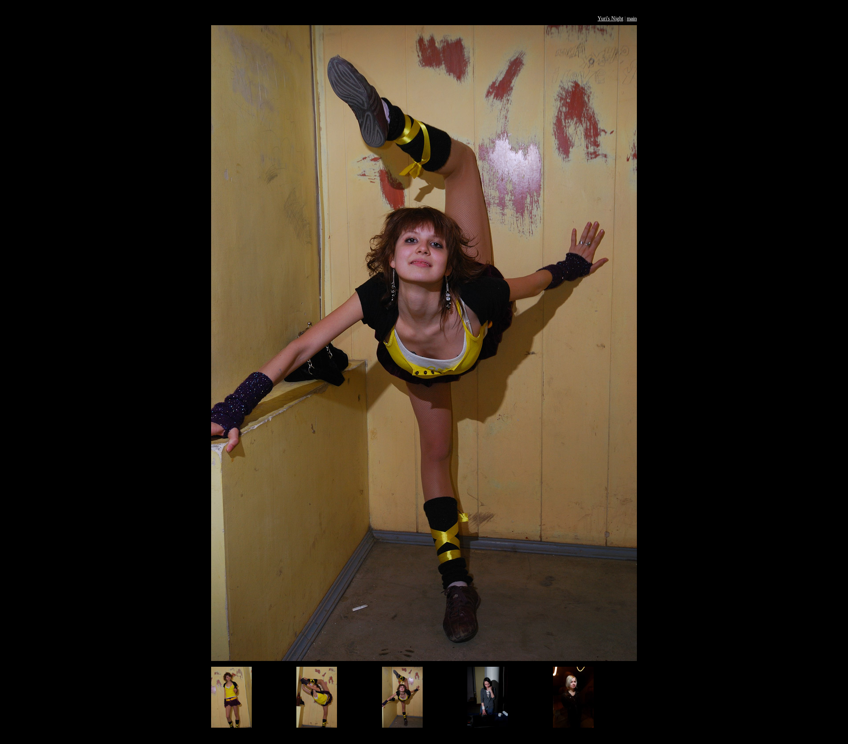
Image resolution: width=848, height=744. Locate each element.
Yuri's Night (610, 18)
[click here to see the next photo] (424, 659)
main (632, 18)
